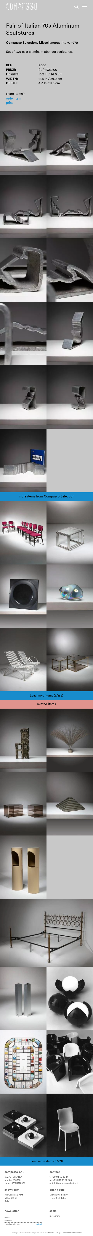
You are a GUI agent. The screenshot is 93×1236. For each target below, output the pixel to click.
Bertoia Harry (59, 713)
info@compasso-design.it (65, 1183)
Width (11, 79)
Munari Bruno (12, 971)
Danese (25, 840)
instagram (55, 1216)
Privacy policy (54, 1233)
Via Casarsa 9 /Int (14, 1195)
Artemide (75, 971)
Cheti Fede (57, 777)
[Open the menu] (84, 7)
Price (10, 70)
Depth (11, 83)
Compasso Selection (18, 506)
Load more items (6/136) (46, 695)
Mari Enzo (10, 840)
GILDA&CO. (58, 971)
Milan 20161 (11, 1198)
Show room (12, 1189)
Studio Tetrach (60, 976)
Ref (9, 65)
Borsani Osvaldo (15, 904)
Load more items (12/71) (46, 1161)
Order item (13, 98)
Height (12, 74)
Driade (80, 1035)
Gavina (77, 1098)
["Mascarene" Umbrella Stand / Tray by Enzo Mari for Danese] (23, 867)
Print (9, 102)
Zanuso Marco (60, 1098)
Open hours (57, 1189)
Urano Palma (12, 713)
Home (21, 6)
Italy (7, 1201)
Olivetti (8, 1035)
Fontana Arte (12, 777)
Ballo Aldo (80, 976)
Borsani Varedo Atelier (45, 904)
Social (53, 1211)
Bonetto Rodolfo (62, 1035)
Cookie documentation (72, 1233)
